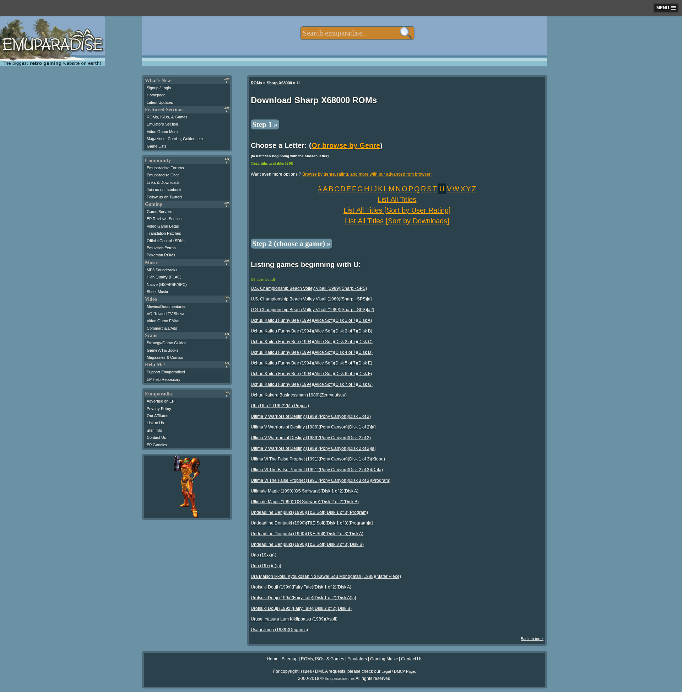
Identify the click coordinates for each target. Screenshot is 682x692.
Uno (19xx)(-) (263, 555)
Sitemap (290, 658)
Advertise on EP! (161, 401)
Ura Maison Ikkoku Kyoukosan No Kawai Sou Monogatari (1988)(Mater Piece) (326, 576)
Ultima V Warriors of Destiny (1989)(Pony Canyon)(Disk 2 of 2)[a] (313, 448)
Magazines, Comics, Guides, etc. (175, 139)
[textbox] (357, 33)
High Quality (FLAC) (164, 277)
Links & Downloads (163, 182)
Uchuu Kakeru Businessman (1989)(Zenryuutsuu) (299, 395)
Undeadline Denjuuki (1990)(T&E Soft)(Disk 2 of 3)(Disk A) (307, 533)
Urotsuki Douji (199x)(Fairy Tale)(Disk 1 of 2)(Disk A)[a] (303, 597)
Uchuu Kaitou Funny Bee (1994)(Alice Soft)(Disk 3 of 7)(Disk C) (312, 341)
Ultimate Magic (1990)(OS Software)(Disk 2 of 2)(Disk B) (305, 501)
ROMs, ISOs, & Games (167, 117)
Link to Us (155, 423)
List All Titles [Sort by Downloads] (397, 221)
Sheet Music (157, 291)
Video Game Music (163, 131)
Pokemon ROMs (161, 255)
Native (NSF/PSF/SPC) (167, 284)
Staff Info (154, 430)
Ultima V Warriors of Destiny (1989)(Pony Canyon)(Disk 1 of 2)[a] (313, 427)
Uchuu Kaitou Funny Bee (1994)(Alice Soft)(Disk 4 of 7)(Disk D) (312, 352)
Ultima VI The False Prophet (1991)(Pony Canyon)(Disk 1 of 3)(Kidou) (318, 459)
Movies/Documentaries (166, 306)
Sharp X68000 (279, 83)
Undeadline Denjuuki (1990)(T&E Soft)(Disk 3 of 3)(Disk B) (307, 544)
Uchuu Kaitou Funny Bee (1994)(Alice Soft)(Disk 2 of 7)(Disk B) (311, 331)
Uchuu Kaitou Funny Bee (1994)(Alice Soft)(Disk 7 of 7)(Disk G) (312, 384)
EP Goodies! (157, 445)
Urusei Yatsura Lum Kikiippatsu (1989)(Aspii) (294, 619)
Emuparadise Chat (163, 175)
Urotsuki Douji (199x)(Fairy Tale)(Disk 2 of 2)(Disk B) (301, 608)
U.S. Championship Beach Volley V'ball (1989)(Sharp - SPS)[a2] (312, 309)
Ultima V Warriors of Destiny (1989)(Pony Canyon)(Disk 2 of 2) (311, 437)
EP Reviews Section (164, 219)
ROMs (256, 83)
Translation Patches (164, 233)
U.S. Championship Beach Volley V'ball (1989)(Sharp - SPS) (309, 288)
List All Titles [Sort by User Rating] (397, 210)
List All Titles (397, 199)
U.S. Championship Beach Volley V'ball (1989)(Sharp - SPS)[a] (311, 299)
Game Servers (159, 211)
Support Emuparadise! (166, 372)
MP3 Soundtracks (162, 270)
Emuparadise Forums (165, 168)
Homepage (156, 95)
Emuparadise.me (339, 678)
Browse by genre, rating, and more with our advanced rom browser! (367, 174)
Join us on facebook (164, 189)
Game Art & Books (163, 350)
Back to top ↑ (532, 639)
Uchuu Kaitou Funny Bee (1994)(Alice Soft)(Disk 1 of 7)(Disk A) (311, 320)
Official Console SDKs (166, 241)
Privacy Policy (159, 408)
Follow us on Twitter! (164, 197)
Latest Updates (160, 102)
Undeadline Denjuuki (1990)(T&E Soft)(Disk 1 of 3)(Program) (309, 512)
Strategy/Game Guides (166, 343)
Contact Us (156, 437)
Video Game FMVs (163, 321)
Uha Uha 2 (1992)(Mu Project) (280, 405)
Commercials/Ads (162, 328)
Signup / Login (159, 88)
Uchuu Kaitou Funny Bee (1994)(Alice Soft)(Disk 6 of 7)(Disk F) (311, 373)
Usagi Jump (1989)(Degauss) (279, 629)
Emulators (357, 658)
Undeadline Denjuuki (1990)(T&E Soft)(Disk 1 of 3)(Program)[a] (312, 523)
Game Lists (157, 146)
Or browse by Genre (346, 145)
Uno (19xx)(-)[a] (266, 565)
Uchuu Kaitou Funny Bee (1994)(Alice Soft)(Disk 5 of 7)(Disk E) (311, 363)
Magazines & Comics (165, 357)
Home (272, 658)
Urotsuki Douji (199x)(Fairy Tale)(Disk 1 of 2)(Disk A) (301, 587)
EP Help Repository (163, 379)
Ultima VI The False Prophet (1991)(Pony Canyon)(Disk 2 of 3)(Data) (317, 469)
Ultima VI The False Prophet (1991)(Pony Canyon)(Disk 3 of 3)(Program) (320, 480)
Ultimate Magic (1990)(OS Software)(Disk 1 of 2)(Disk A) (304, 491)
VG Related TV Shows (166, 314)
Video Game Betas (163, 226)
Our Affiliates (157, 416)
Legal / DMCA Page (398, 671)
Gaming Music (384, 658)
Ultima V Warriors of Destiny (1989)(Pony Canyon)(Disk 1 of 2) (311, 416)
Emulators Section (162, 124)
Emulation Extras (161, 248)
